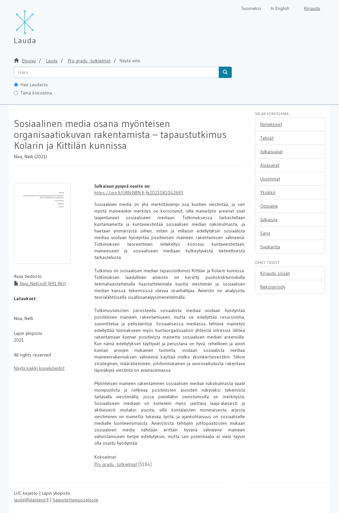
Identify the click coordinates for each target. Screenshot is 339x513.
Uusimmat (270, 179)
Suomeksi (251, 8)
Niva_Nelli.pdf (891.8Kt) (42, 284)
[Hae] (225, 72)
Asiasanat (269, 165)
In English (280, 8)
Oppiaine (269, 206)
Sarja (265, 233)
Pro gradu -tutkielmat (89, 61)
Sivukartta (270, 247)
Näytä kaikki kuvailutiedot (39, 368)
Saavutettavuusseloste (75, 500)
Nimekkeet (271, 124)
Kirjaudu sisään (275, 273)
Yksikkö (267, 192)
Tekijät (266, 138)
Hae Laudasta (34, 85)
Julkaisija (268, 220)
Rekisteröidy (272, 287)
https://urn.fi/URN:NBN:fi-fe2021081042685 (138, 193)
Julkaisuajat (271, 152)
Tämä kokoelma (36, 93)
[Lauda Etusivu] (39, 23)
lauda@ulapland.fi (31, 500)
